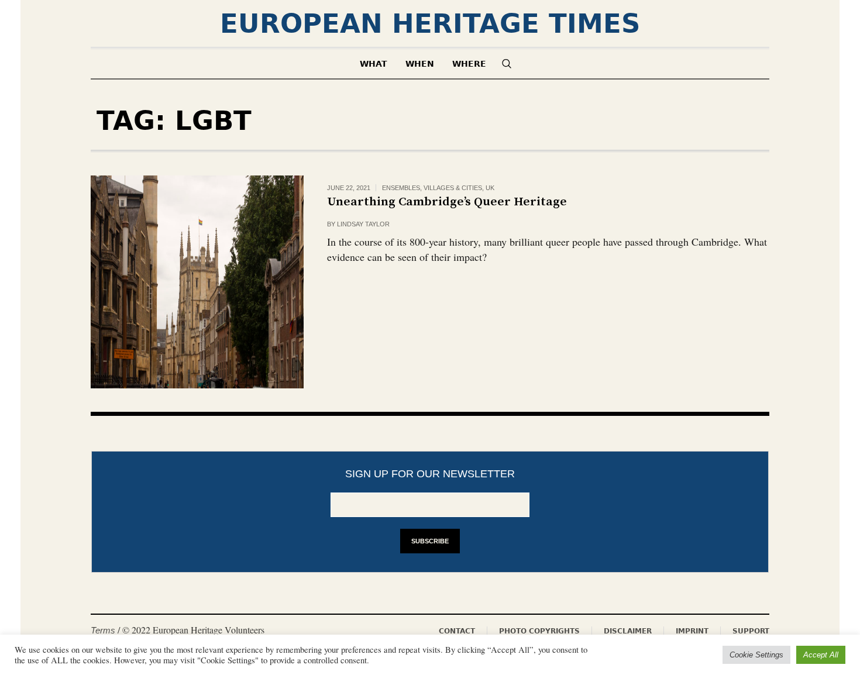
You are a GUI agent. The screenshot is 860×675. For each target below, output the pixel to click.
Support (750, 631)
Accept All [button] (820, 654)
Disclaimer (628, 631)
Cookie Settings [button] (756, 654)
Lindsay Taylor (363, 224)
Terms (103, 630)
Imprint (692, 631)
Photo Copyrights (539, 631)
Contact (457, 631)
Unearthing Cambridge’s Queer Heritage (447, 201)
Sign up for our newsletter (430, 474)
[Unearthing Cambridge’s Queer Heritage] (197, 281)
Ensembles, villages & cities (432, 187)
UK (490, 187)
